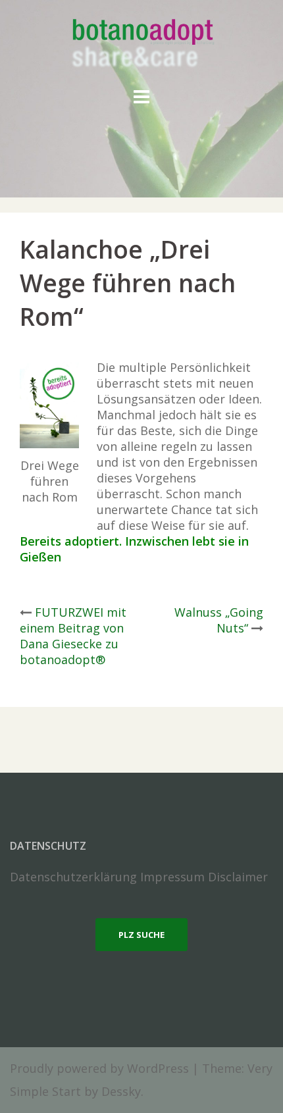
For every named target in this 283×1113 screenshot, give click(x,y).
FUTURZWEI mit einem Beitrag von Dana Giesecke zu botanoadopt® (73, 635)
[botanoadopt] (141, 45)
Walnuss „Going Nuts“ (218, 620)
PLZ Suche (141, 935)
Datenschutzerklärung (73, 877)
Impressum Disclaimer (204, 877)
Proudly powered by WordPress (99, 1068)
